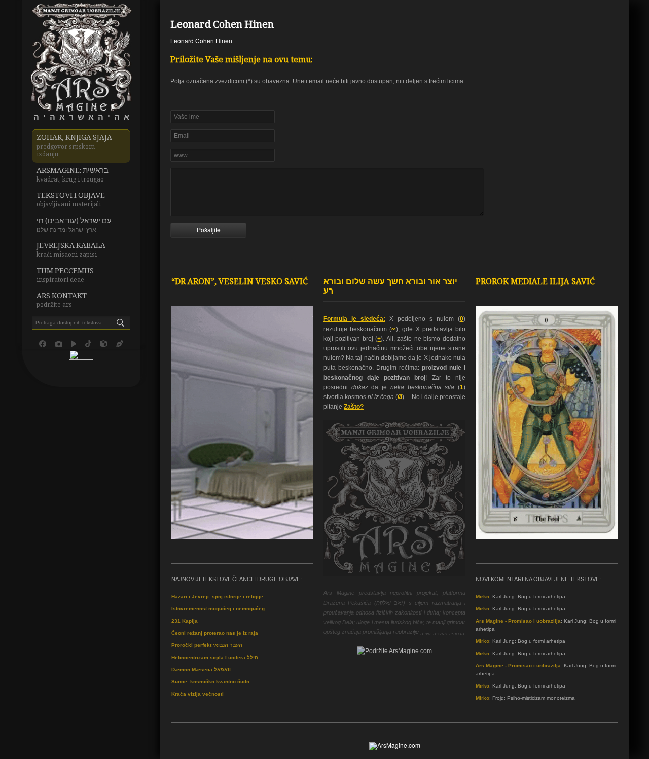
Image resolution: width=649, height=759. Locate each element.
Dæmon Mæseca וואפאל (201, 669)
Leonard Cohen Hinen (222, 25)
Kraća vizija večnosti (197, 694)
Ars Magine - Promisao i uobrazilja (518, 621)
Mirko (482, 596)
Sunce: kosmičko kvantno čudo (210, 681)
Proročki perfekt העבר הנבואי (206, 645)
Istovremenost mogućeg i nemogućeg (218, 608)
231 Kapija (184, 621)
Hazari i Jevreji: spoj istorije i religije (217, 596)
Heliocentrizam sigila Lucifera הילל (214, 657)
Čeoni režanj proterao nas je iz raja (214, 633)
